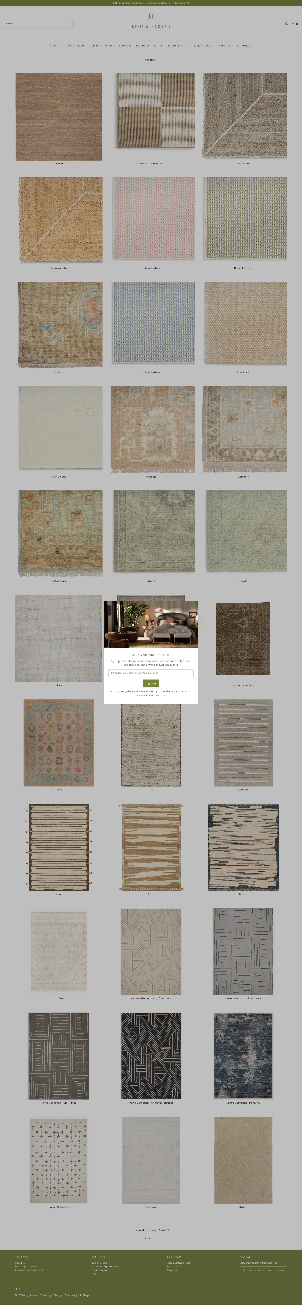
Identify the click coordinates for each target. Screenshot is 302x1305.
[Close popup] (194, 604)
